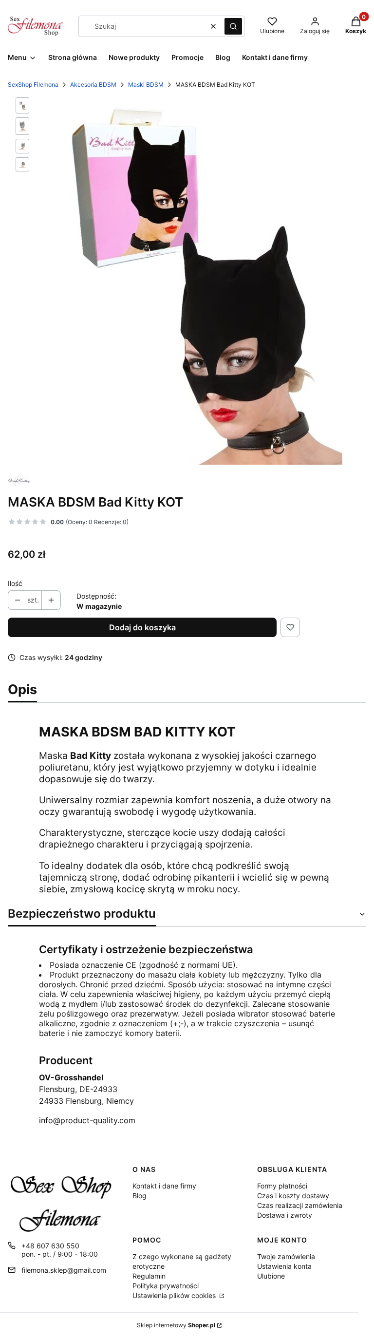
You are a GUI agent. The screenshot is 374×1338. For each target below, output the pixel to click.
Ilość (15, 583)
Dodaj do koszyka (142, 627)
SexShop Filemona (33, 84)
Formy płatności (282, 1186)
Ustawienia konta (284, 1266)
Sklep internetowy (176, 1325)
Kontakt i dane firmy (164, 1186)
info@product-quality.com (87, 1120)
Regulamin (149, 1276)
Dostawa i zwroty (284, 1215)
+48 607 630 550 (50, 1246)
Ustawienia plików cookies (175, 1295)
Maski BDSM (146, 84)
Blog (139, 1195)
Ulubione (271, 1276)
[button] (233, 26)
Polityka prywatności (165, 1285)
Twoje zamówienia (286, 1256)
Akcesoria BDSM (93, 84)
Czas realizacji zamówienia (299, 1205)
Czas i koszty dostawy (293, 1195)
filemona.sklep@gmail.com (63, 1270)
